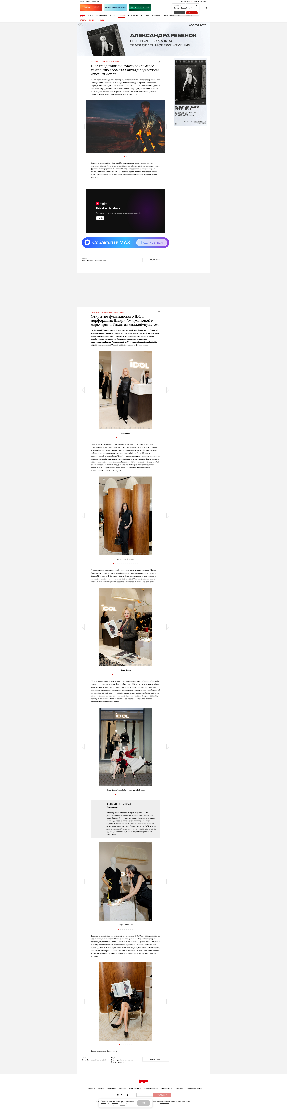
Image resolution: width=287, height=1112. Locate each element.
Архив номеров (166, 1088)
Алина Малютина (88, 261)
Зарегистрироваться (92, 1)
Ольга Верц (125, 433)
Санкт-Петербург (185, 1)
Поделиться (116, 62)
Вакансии (122, 1088)
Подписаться (104, 62)
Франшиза (179, 1088)
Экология (145, 16)
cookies (122, 1105)
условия (103, 1103)
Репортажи (95, 312)
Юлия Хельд (126, 670)
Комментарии (155, 260)
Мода (112, 16)
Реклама (101, 1088)
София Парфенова (88, 1060)
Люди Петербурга (135, 1088)
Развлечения (102, 16)
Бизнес (91, 20)
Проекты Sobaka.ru (200, 1)
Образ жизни (168, 16)
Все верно (192, 13)
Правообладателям (151, 1088)
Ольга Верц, (115, 1060)
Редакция (91, 1088)
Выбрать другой (180, 13)
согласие (115, 1103)
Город (90, 16)
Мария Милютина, (126, 1060)
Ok (143, 1103)
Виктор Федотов (117, 1062)
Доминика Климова (125, 559)
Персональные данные (194, 1088)
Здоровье (156, 16)
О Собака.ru (111, 1088)
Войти (82, 1)
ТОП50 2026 (100, 20)
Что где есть (133, 16)
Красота (121, 16)
